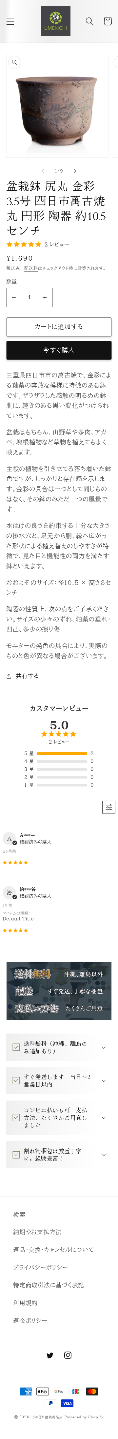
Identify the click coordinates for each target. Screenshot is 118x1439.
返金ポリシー (30, 1321)
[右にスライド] (75, 171)
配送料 (31, 268)
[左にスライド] (43, 171)
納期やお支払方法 (37, 1232)
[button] (10, 21)
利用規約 (25, 1303)
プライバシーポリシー (40, 1267)
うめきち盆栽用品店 (47, 1417)
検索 (19, 1214)
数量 (11, 281)
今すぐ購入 (59, 350)
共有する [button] (27, 676)
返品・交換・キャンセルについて (53, 1250)
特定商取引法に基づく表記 (48, 1285)
